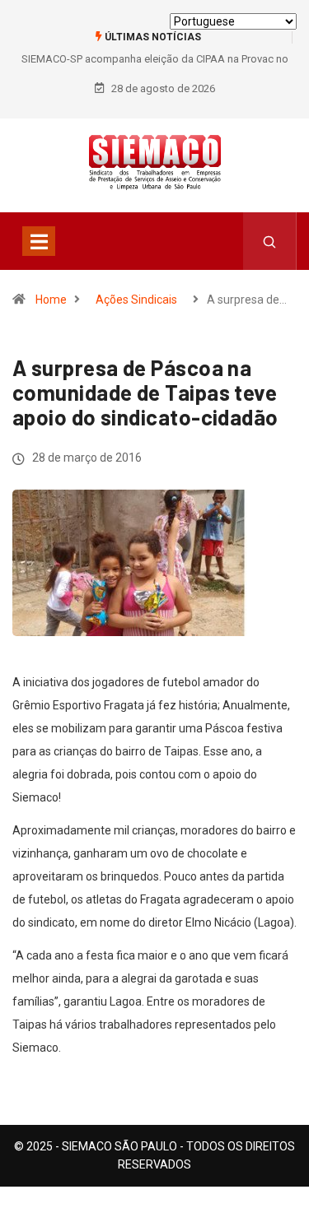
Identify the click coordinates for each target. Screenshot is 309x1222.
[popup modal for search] (270, 241)
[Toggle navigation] (38, 241)
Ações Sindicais (136, 299)
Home (51, 299)
